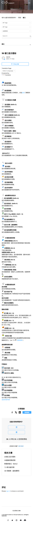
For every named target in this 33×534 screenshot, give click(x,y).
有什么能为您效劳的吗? (9, 18)
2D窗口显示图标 (9, 457)
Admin (8, 57)
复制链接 (27, 412)
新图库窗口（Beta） (11, 464)
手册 (19, 18)
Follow (16, 64)
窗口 (24, 18)
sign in (8, 491)
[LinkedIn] (20, 413)
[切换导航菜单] (28, 3)
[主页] (8, 3)
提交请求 (21, 446)
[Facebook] (12, 413)
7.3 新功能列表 (9, 467)
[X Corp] (16, 413)
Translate (8, 75)
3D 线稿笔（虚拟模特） (12, 471)
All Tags (5, 23)
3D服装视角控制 (9, 460)
